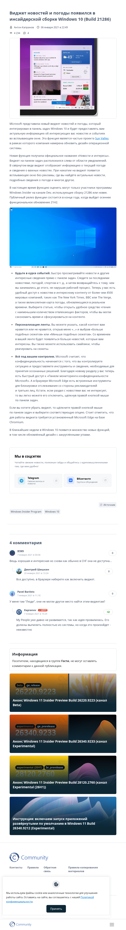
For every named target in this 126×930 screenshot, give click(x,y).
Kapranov (30, 610)
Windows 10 (52, 511)
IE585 (20, 551)
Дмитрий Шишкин (36, 569)
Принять (56, 909)
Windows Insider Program (26, 511)
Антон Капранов (24, 27)
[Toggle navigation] (111, 924)
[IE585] (12, 553)
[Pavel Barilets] (12, 593)
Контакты (16, 867)
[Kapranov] (19, 612)
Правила (33, 867)
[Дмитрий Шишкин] (19, 571)
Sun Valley (101, 138)
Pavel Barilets (25, 591)
